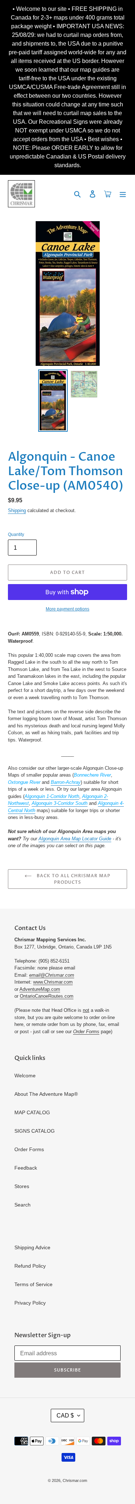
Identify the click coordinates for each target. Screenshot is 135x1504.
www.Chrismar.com (53, 982)
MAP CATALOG (32, 1112)
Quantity (16, 534)
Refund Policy (30, 1266)
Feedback (25, 1168)
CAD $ (65, 1415)
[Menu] (122, 193)
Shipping (17, 510)
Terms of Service (33, 1284)
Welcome (25, 1075)
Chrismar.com (75, 1480)
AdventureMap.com (39, 989)
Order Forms (29, 1149)
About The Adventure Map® (46, 1094)
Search (22, 1205)
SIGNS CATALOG (34, 1131)
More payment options (67, 609)
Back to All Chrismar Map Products (73, 879)
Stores (21, 1186)
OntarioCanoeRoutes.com (46, 996)
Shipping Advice (32, 1247)
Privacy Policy (30, 1303)
